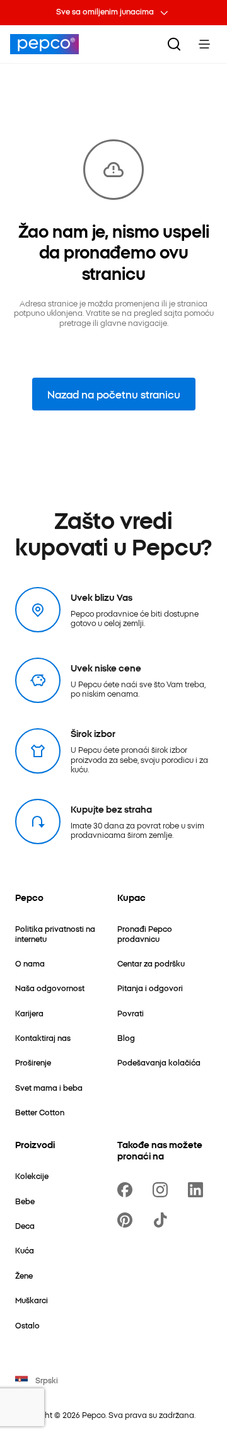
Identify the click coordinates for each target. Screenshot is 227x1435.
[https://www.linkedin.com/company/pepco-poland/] (198, 1189)
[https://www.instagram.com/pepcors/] (163, 1189)
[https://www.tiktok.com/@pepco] (163, 1220)
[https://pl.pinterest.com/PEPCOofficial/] (127, 1220)
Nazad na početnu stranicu (113, 394)
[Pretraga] (174, 44)
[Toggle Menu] (204, 44)
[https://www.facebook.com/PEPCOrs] (127, 1189)
